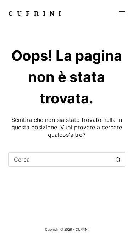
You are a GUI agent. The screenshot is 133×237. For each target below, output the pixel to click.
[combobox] (60, 159)
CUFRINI (36, 13)
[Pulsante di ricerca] (118, 159)
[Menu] (122, 14)
